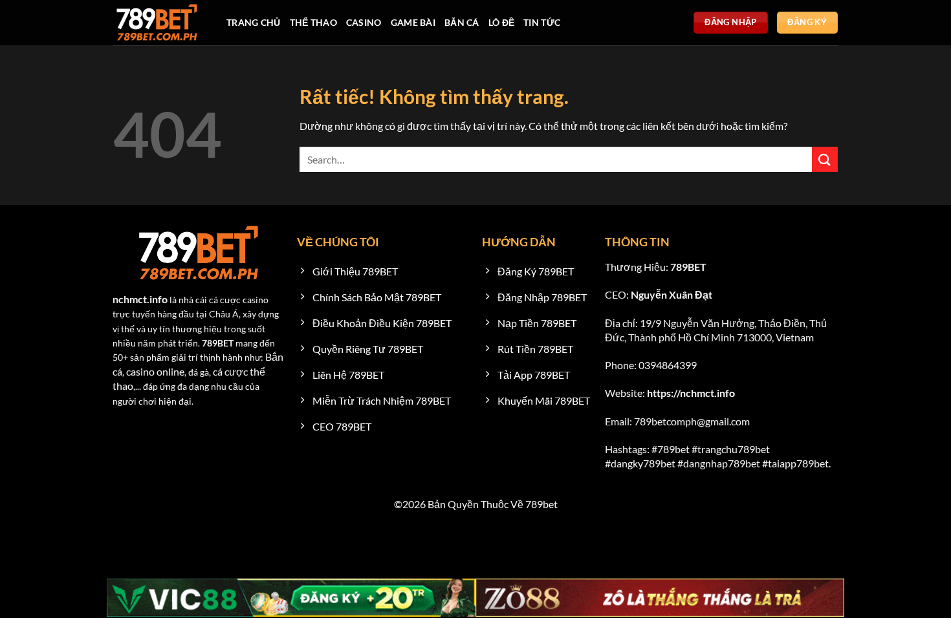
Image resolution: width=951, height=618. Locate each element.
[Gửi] (825, 159)
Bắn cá (461, 22)
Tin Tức (541, 22)
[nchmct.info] (160, 22)
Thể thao (313, 22)
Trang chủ (253, 22)
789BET (688, 267)
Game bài (413, 22)
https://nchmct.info (691, 393)
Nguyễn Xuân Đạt (671, 294)
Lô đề (501, 22)
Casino (364, 22)
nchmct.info (141, 299)
